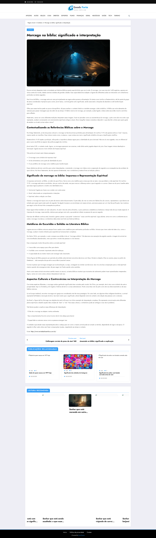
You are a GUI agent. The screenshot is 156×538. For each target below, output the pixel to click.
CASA (49, 16)
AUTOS (36, 16)
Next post (82, 338)
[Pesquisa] (129, 16)
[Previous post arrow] (27, 340)
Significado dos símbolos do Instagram (75, 373)
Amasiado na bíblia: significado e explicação (97, 341)
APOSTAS (29, 16)
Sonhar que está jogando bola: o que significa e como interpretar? (116, 520)
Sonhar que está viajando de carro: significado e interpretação (62, 520)
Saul (32, 370)
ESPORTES (64, 16)
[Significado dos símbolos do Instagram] (77, 361)
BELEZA (42, 16)
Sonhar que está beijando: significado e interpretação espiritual (91, 520)
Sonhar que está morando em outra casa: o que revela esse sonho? (38, 410)
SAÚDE (104, 16)
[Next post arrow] (128, 340)
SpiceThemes (81, 535)
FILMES (72, 16)
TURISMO (117, 16)
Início (65, 532)
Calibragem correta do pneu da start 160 (61, 341)
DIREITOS (56, 16)
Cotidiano (30, 29)
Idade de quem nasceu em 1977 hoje (40, 373)
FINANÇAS (80, 16)
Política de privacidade (77, 532)
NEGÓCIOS (96, 16)
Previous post (72, 338)
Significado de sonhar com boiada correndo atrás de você (109, 374)
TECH (110, 16)
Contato (89, 532)
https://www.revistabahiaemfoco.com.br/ (43, 331)
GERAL (88, 16)
